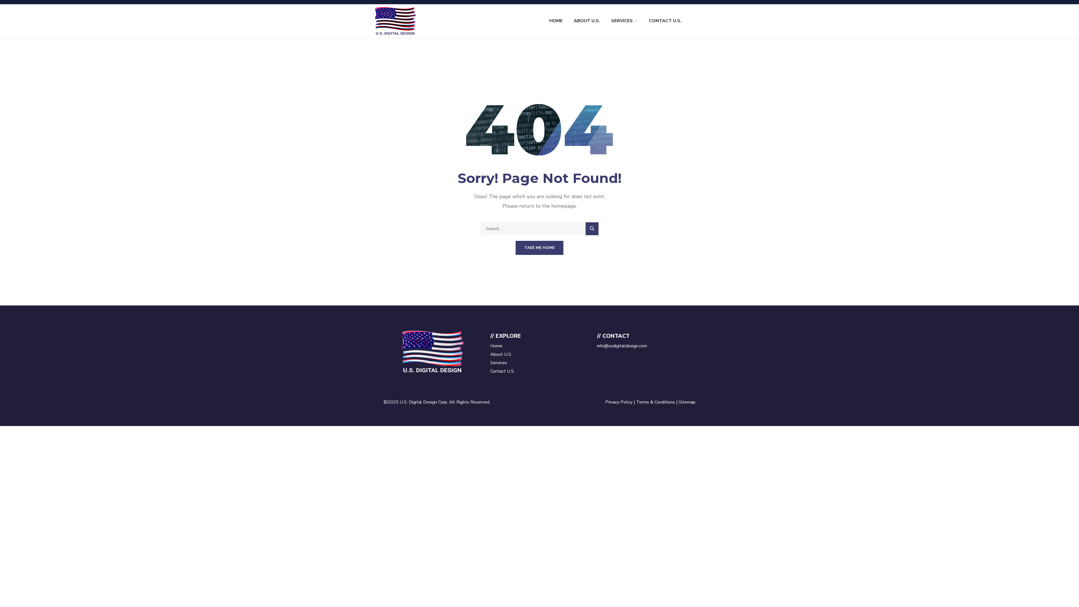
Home (556, 21)
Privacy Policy (619, 402)
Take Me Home (539, 247)
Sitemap (687, 402)
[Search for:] (539, 229)
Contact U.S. (665, 21)
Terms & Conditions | (656, 402)
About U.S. (587, 21)
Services (622, 21)
